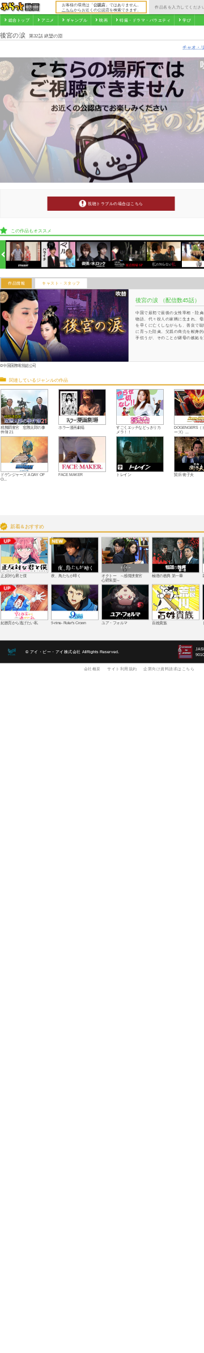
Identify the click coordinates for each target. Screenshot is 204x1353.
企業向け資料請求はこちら (168, 668)
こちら (68, 9)
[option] (23, 255)
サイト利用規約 (122, 668)
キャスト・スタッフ (61, 283)
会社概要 (92, 668)
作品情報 (16, 283)
